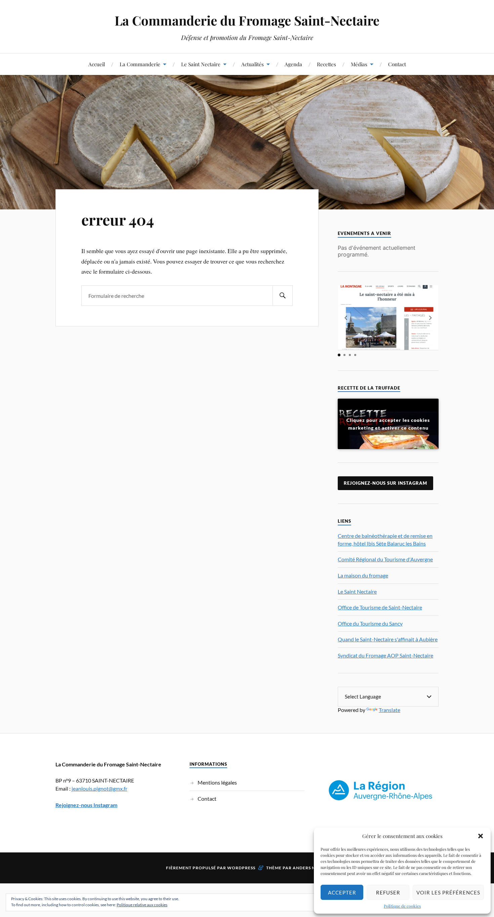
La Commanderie (140, 64)
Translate (389, 710)
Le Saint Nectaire (200, 64)
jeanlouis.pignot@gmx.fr (99, 788)
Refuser (388, 892)
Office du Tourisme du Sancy (370, 623)
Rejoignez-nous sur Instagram (385, 483)
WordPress (241, 867)
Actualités (252, 64)
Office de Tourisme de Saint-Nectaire (380, 607)
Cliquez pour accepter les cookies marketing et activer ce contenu (388, 424)
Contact (397, 64)
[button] (480, 836)
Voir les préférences (448, 892)
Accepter (342, 892)
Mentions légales (217, 782)
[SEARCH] (283, 295)
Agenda (293, 64)
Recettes (326, 64)
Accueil (96, 64)
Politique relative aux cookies (142, 904)
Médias (359, 64)
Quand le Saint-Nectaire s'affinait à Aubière (388, 639)
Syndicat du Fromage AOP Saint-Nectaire (385, 655)
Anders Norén (310, 867)
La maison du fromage (363, 575)
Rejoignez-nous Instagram (86, 805)
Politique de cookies (402, 906)
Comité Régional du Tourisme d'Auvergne (385, 559)
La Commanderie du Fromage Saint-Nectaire (247, 20)
